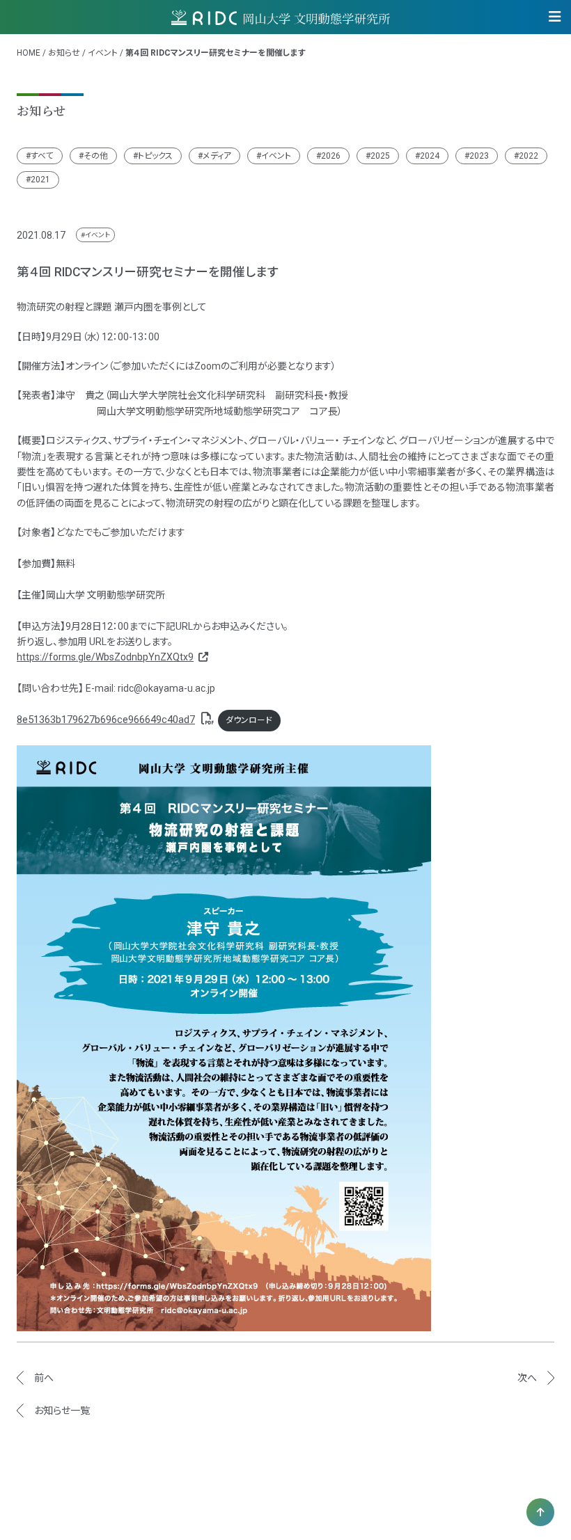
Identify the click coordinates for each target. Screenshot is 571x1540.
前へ (44, 1377)
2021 (40, 179)
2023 (479, 156)
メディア (217, 156)
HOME (28, 53)
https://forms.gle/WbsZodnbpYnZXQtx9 (105, 656)
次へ (527, 1377)
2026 (331, 156)
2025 (380, 156)
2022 (528, 156)
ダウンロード (249, 720)
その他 (96, 156)
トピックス (155, 156)
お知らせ (64, 53)
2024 (429, 156)
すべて (42, 156)
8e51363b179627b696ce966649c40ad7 (106, 719)
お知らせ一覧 (62, 1410)
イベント (103, 53)
